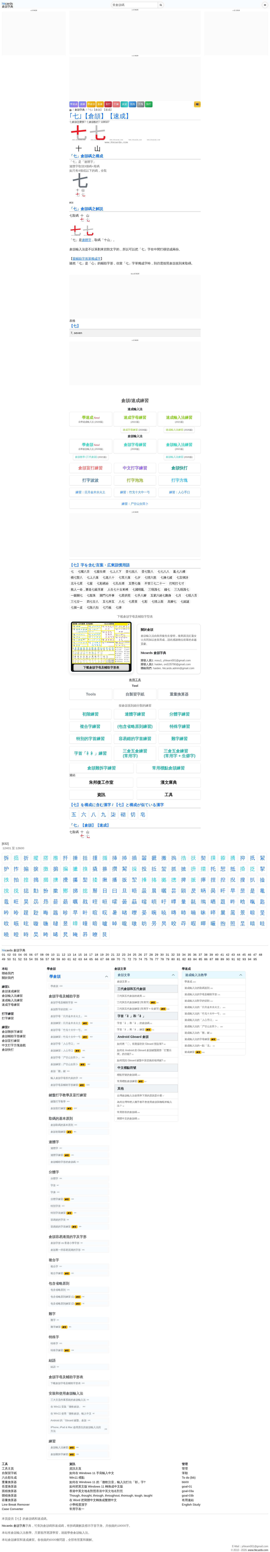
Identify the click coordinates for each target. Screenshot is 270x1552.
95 (255, 959)
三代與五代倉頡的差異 (131, 996)
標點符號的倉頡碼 (128, 1074)
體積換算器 (9, 1495)
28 (151, 954)
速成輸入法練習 (12, 1000)
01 (3, 954)
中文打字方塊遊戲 (14, 1045)
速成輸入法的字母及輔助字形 (202, 994)
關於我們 (8, 977)
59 (58, 959)
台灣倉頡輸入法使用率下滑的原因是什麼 (140, 1095)
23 (123, 954)
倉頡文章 (124, 975)
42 (227, 954)
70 (118, 959)
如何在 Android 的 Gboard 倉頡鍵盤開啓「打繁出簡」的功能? (144, 1052)
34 (184, 954)
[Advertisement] (34, 33)
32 (173, 954)
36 (195, 954)
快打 (148, 104)
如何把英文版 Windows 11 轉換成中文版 (96, 1486)
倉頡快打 (8, 1049)
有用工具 (135, 680)
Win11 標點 (77, 1477)
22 (118, 954)
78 (162, 959)
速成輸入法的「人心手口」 (201, 1020)
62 (74, 959)
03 (14, 954)
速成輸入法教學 (196, 975)
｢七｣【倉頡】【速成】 (100, 116)
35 (189, 954)
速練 (82, 104)
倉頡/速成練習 (135, 400)
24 (129, 954)
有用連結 (188, 1500)
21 (113, 954)
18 (96, 954)
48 (260, 954)
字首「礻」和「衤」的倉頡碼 (134, 1023)
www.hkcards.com (258, 1550)
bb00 (185, 1482)
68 (107, 959)
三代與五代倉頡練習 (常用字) (138, 1002)
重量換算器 (9, 1482)
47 (255, 954)
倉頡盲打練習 (11, 1040)
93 (244, 959)
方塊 (140, 104)
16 (85, 954)
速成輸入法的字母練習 (202, 1039)
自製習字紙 (9, 1473)
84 (195, 959)
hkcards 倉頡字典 (13, 1525)
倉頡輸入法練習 (12, 995)
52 (20, 959)
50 (9, 959)
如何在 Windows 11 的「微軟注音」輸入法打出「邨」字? (107, 1482)
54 (31, 959)
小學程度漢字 (78, 1504)
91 (233, 959)
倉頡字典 (80, 109)
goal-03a (188, 1491)
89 (222, 959)
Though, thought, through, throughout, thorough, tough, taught (110, 1495)
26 (140, 954)
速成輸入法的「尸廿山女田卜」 (204, 1026)
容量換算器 (9, 1500)
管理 (185, 1468)
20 (107, 954)
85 (200, 959)
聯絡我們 (8, 973)
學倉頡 (91, 104)
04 (20, 954)
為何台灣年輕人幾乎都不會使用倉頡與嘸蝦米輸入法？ (144, 1104)
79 (167, 959)
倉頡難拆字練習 (12, 1031)
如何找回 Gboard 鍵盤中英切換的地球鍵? (141, 1060)
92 (238, 959)
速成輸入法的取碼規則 (199, 988)
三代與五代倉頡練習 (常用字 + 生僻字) (143, 1008)
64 (85, 959)
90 (228, 959)
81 (178, 959)
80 (173, 959)
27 (145, 954)
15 (80, 954)
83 (189, 959)
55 (36, 959)
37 (200, 954)
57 (47, 959)
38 (206, 954)
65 (91, 959)
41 (222, 954)
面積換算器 (9, 1491)
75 (146, 959)
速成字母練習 (11, 1004)
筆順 (185, 1473)
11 (58, 954)
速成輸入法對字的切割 (199, 1000)
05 (25, 954)
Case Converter (12, 1509)
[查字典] (161, 5)
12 (63, 954)
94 (249, 959)
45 (244, 954)
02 (9, 954)
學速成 (74, 104)
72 (129, 959)
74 (140, 959)
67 (102, 959)
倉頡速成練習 (11, 991)
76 (151, 959)
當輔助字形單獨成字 (86, 258)
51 (14, 959)
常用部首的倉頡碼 (128, 1112)
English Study (191, 1504)
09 (47, 954)
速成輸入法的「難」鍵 (198, 1032)
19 (102, 954)
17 (91, 954)
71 (124, 959)
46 (249, 954)
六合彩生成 (9, 1477)
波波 (124, 104)
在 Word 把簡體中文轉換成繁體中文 (93, 1500)
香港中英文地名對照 (82, 1491)
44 (238, 954)
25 (134, 954)
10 (53, 954)
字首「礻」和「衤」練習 (135, 1029)
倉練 (100, 104)
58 (53, 959)
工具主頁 (8, 1468)
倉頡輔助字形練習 (14, 1036)
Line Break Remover (16, 1504)
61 (69, 959)
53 (25, 959)
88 (217, 959)
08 (42, 954)
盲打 (108, 104)
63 (80, 959)
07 (36, 954)
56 (42, 959)
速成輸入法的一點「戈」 (200, 1045)
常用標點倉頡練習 (131, 1081)
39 (211, 954)
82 (184, 959)
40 (216, 954)
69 (113, 959)
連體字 (86, 240)
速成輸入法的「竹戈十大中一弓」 (205, 1013)
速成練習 (195, 1052)
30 (162, 954)
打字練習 (8, 1018)
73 (135, 959)
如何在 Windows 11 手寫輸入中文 (91, 1473)
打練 (116, 104)
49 (3, 959)
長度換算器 (9, 1486)
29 (156, 954)
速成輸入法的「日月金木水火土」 (205, 1007)
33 (178, 954)
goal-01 (187, 1486)
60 (63, 959)
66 (96, 959)
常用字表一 (76, 1509)
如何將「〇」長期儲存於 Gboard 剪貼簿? (141, 1044)
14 (74, 954)
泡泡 (132, 104)
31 (167, 954)
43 (233, 954)
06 (31, 954)
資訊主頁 (75, 1468)
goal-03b (188, 1495)
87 (211, 959)
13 (69, 954)
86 (206, 959)
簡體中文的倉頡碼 (128, 1118)
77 (156, 959)
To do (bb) (188, 1477)
